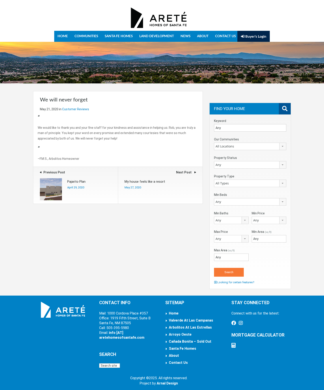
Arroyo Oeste (180, 334)
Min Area (262, 232)
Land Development (156, 36)
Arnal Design (167, 383)
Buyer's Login (255, 36)
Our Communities (226, 139)
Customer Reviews (75, 109)
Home (63, 36)
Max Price (221, 232)
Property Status (225, 158)
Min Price (258, 213)
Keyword (220, 121)
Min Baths (221, 213)
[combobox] (250, 146)
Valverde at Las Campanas (191, 320)
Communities (86, 36)
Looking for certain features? (235, 282)
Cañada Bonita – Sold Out (190, 341)
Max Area (224, 250)
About (203, 36)
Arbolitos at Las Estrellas (190, 327)
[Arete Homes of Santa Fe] (158, 17)
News (185, 36)
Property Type (224, 176)
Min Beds (220, 195)
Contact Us (225, 36)
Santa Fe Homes (119, 36)
